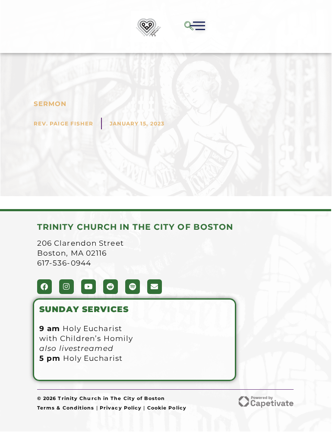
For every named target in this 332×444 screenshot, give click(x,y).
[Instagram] (66, 286)
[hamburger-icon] (196, 27)
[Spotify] (132, 286)
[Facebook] (44, 286)
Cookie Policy (167, 408)
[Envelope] (154, 286)
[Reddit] (110, 286)
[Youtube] (88, 286)
